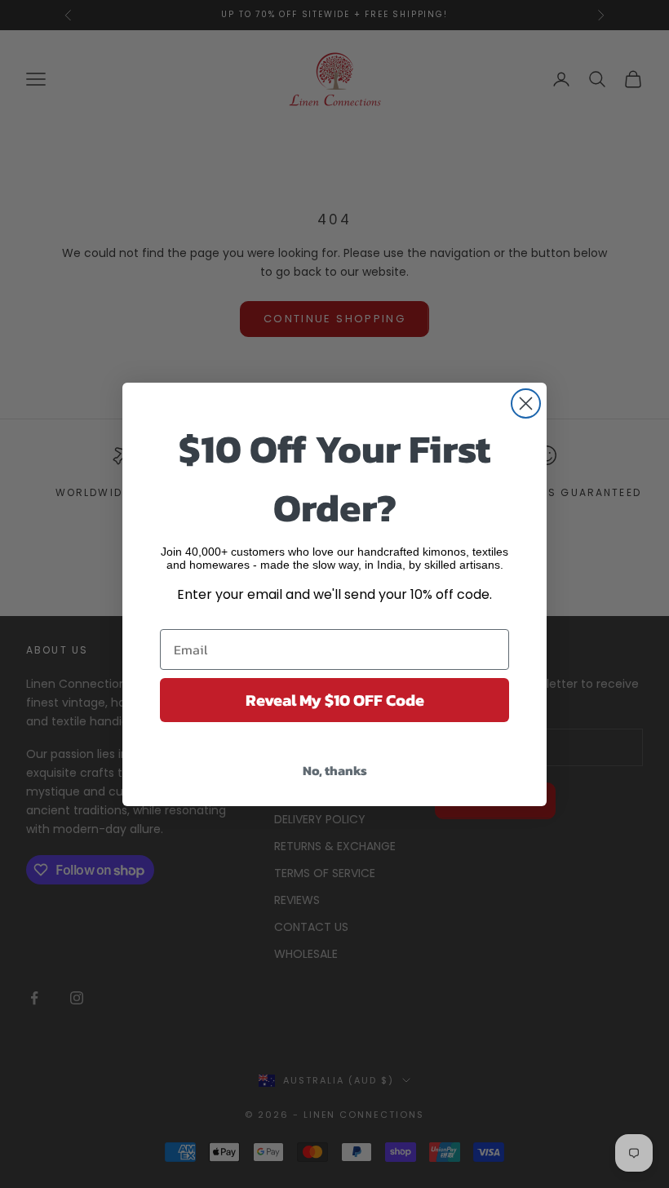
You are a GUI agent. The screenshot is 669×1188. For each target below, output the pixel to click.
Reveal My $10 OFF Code (335, 700)
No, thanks (335, 770)
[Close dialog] (526, 403)
